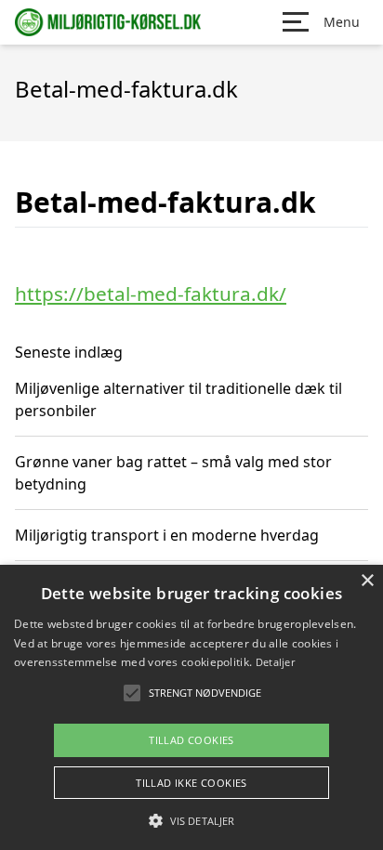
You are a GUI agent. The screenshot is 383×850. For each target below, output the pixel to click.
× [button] (367, 581)
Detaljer (275, 662)
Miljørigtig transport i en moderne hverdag (167, 535)
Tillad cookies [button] (191, 740)
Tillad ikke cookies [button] (191, 783)
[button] (191, 820)
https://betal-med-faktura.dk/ (150, 294)
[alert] (191, 707)
